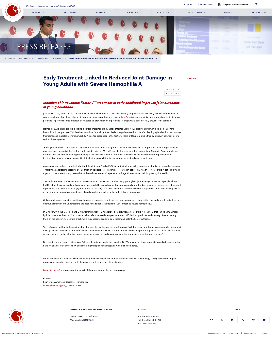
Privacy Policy (234, 333)
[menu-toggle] (265, 5)
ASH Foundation (205, 4)
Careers (132, 12)
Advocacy (102, 12)
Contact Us (264, 333)
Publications (196, 12)
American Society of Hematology (19, 58)
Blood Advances (51, 270)
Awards (229, 12)
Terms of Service (250, 333)
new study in (127, 117)
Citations (191, 78)
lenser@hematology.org (54, 285)
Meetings (163, 12)
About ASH (188, 4)
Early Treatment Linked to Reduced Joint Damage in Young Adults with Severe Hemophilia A (113, 58)
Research (38, 12)
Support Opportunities (216, 333)
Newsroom (259, 12)
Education (70, 12)
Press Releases (58, 58)
